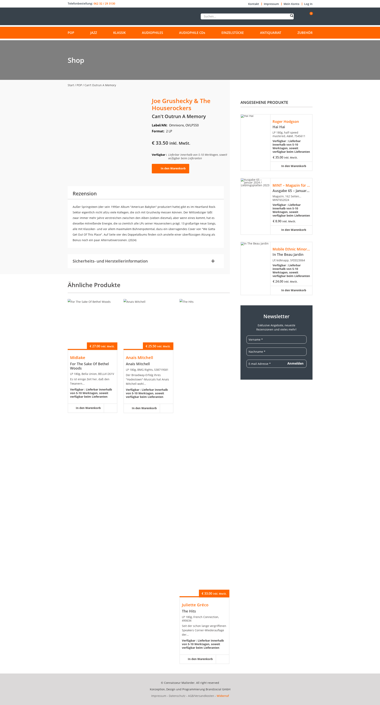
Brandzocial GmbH (218, 689)
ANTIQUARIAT (270, 33)
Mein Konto (291, 4)
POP (71, 33)
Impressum (271, 4)
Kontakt (253, 4)
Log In (308, 4)
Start (71, 85)
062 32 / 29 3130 (104, 3)
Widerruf (223, 696)
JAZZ (93, 33)
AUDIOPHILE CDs (192, 33)
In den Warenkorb (173, 168)
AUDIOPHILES (152, 33)
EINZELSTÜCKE (232, 33)
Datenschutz (177, 696)
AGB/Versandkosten (201, 696)
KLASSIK (119, 33)
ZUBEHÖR (305, 33)
